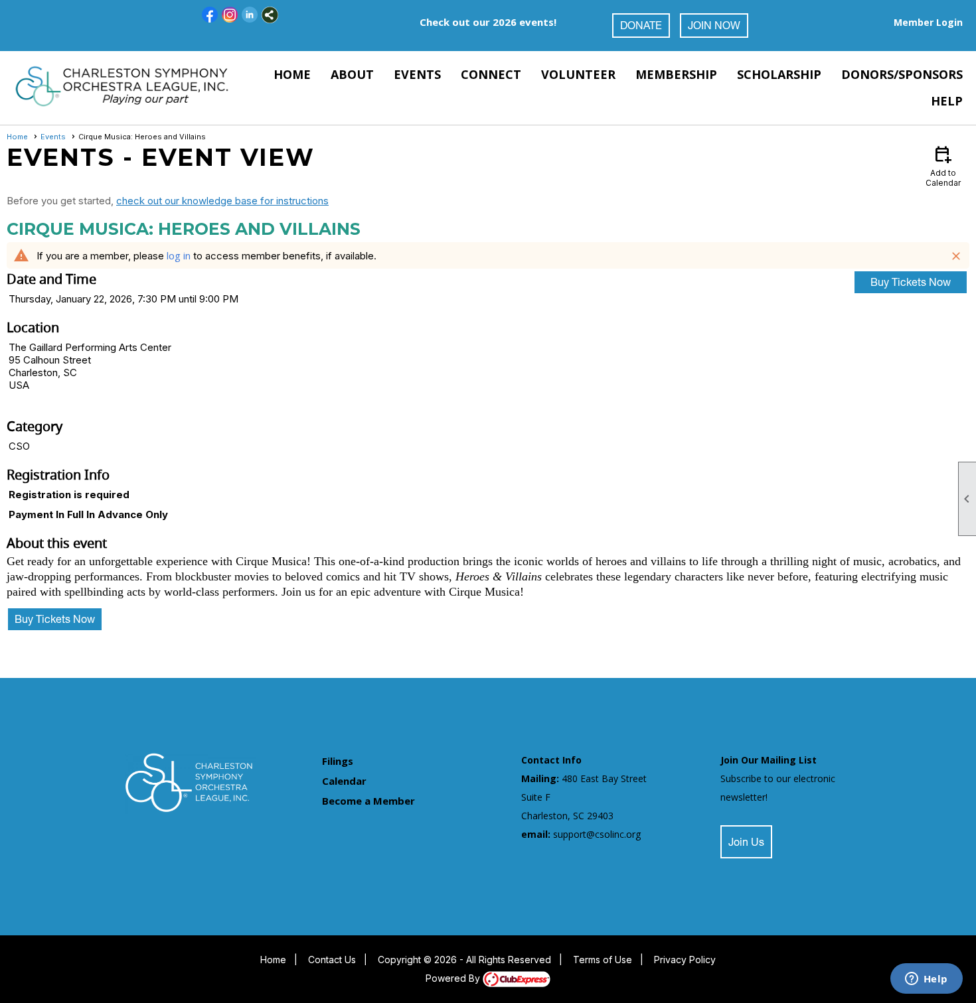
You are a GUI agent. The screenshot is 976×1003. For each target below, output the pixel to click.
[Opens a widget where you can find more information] (926, 979)
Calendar (344, 780)
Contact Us (332, 959)
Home (292, 74)
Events (53, 136)
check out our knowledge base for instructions (222, 200)
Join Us (746, 843)
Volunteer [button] (578, 74)
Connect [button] (491, 74)
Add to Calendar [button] (943, 165)
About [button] (352, 74)
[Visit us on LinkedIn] (250, 15)
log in (179, 255)
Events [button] (417, 74)
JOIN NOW (714, 27)
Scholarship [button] (779, 74)
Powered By (454, 978)
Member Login (928, 22)
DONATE (641, 27)
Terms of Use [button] (602, 959)
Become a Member (368, 800)
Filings (337, 761)
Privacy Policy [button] (685, 959)
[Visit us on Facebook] (210, 15)
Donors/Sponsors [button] (902, 74)
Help (947, 101)
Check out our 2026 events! (488, 22)
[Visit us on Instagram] (230, 15)
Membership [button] (676, 74)
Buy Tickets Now (910, 284)
